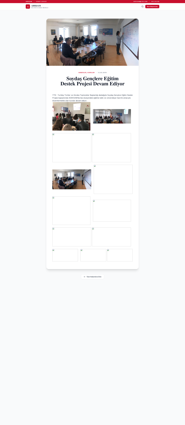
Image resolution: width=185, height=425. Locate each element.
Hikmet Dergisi (41, 1)
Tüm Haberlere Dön (94, 277)
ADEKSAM (29, 1)
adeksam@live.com (140, 1)
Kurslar (91, 72)
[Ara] (142, 6)
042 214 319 (155, 1)
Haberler (82, 72)
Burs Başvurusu (152, 6)
